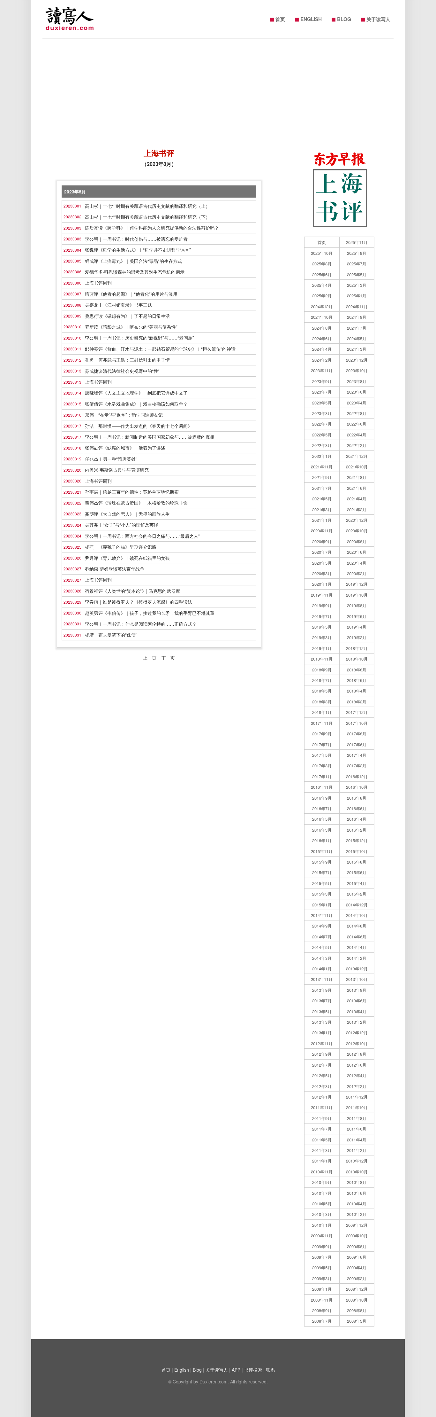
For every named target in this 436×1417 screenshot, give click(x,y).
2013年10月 (357, 979)
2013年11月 (322, 979)
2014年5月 (322, 947)
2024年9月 (356, 317)
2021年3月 (322, 509)
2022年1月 (322, 456)
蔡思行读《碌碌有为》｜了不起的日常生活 (127, 316)
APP (236, 1369)
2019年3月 (322, 637)
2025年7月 (356, 264)
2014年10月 (357, 915)
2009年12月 (357, 1225)
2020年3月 (322, 573)
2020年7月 (322, 552)
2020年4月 (356, 563)
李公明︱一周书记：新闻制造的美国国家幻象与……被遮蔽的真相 (149, 437)
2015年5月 (322, 883)
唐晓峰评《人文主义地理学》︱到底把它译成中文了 (136, 392)
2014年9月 (322, 926)
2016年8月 (356, 798)
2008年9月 (322, 1310)
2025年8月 (322, 264)
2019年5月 (322, 627)
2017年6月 (356, 744)
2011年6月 (356, 1129)
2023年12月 (357, 360)
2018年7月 (322, 680)
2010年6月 (356, 1193)
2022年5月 (322, 435)
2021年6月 (356, 488)
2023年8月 (356, 381)
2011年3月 (322, 1150)
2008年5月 (356, 1321)
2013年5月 (322, 1011)
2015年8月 (356, 862)
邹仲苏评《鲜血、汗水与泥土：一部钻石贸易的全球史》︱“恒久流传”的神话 (160, 349)
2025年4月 (322, 285)
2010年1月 (322, 1225)
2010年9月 (322, 1182)
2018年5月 (322, 691)
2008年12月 (357, 1289)
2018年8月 (356, 670)
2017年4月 (356, 755)
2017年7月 (322, 744)
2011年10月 (357, 1107)
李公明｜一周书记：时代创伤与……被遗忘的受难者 (136, 239)
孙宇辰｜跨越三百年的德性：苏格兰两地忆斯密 (132, 492)
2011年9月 (322, 1118)
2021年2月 (356, 509)
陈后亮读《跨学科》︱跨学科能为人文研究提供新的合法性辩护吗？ (152, 227)
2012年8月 (356, 1054)
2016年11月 (322, 787)
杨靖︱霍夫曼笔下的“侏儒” (111, 634)
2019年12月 (357, 584)
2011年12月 (357, 1097)
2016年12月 (357, 776)
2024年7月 (356, 328)
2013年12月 (357, 969)
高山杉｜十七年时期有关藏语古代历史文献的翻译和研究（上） (147, 206)
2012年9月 (322, 1054)
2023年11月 (322, 370)
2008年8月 (356, 1310)
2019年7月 (322, 616)
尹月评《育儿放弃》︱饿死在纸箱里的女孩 (127, 558)
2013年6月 (356, 1001)
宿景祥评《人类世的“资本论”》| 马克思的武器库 (132, 591)
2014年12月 (357, 905)
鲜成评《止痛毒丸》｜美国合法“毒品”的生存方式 (133, 261)
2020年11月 (322, 531)
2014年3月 (322, 958)
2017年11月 (322, 723)
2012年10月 (357, 1043)
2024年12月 (322, 306)
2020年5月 (322, 563)
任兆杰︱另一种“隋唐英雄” (111, 459)
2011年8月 (356, 1118)
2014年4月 (356, 947)
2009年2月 (356, 1278)
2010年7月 (322, 1193)
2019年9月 (322, 605)
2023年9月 (322, 381)
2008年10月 (357, 1300)
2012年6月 (356, 1065)
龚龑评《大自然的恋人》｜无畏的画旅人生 (127, 514)
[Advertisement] (218, 90)
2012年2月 (356, 1086)
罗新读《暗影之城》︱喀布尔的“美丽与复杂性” (131, 327)
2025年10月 (322, 253)
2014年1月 (322, 969)
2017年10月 (357, 723)
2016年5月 (322, 819)
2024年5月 (356, 338)
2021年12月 (357, 456)
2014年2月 (356, 958)
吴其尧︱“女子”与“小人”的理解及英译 (121, 524)
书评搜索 (253, 1369)
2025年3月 (356, 285)
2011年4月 (356, 1140)
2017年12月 (357, 712)
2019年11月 (322, 595)
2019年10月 (357, 595)
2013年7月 (322, 1001)
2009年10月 (357, 1236)
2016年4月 (356, 819)
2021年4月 (356, 499)
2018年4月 (356, 691)
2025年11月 (357, 242)
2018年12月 (357, 648)
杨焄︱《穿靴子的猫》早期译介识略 (120, 547)
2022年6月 (356, 424)
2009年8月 (356, 1246)
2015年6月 (356, 872)
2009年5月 (322, 1267)
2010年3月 (322, 1214)
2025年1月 (356, 296)
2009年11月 (322, 1236)
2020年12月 (357, 520)
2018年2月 (356, 702)
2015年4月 (356, 883)
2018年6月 (356, 680)
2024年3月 (356, 349)
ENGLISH (308, 19)
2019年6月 (356, 616)
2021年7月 (322, 488)
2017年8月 (356, 734)
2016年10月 (357, 787)
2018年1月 (322, 712)
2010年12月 (357, 1161)
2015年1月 (322, 905)
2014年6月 (356, 937)
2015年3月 (322, 894)
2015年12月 (357, 840)
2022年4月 (356, 435)
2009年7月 (322, 1257)
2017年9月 (322, 734)
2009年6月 (356, 1257)
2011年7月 (322, 1129)
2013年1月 (322, 1032)
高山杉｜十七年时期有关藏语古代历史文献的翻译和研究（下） (147, 217)
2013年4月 (356, 1011)
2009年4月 (356, 1267)
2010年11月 (322, 1172)
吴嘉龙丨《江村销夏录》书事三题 (118, 304)
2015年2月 (356, 894)
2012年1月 (322, 1097)
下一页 (168, 657)
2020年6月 (356, 552)
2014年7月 (322, 937)
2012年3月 (322, 1086)
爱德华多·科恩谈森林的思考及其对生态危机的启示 (134, 272)
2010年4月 (356, 1204)
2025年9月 (356, 253)
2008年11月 (322, 1300)
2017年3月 (322, 766)
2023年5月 (322, 403)
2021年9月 (322, 477)
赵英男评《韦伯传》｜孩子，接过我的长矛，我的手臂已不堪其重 (149, 613)
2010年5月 (322, 1204)
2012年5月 (322, 1075)
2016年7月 (322, 808)
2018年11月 (322, 659)
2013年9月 (322, 990)
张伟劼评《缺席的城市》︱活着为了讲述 (125, 447)
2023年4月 (356, 403)
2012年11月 (322, 1043)
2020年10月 (357, 531)
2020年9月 (322, 541)
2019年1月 (322, 648)
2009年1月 (322, 1289)
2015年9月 (322, 862)
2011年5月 (322, 1140)
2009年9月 (322, 1246)
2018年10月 (357, 659)
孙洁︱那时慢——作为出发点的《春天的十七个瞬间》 (138, 426)
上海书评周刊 (98, 282)
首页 (277, 19)
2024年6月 (322, 338)
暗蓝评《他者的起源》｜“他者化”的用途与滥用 (131, 294)
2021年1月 (322, 520)
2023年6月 (356, 392)
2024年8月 (322, 328)
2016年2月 (356, 830)
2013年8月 (356, 990)
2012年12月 (357, 1032)
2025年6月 (322, 274)
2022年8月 (356, 413)
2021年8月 (356, 477)
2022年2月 (356, 445)
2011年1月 (322, 1161)
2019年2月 (356, 637)
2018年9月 (322, 670)
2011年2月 (356, 1150)
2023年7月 (322, 392)
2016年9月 (322, 798)
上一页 (149, 657)
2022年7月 (322, 424)
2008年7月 (322, 1321)
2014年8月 (356, 926)
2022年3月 (322, 445)
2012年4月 (356, 1075)
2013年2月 (356, 1022)
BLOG (341, 19)
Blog (197, 1369)
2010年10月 (357, 1172)
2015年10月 (357, 851)
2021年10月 (357, 467)
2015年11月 (322, 851)
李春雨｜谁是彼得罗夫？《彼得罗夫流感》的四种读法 (138, 602)
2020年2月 (356, 573)
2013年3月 (322, 1022)
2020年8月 (356, 541)
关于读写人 (375, 19)
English (181, 1369)
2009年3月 (322, 1278)
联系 (270, 1369)
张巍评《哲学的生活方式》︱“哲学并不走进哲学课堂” (139, 250)
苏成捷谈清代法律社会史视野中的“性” (122, 371)
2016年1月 (322, 840)
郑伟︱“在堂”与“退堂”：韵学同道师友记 (124, 414)
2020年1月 (322, 584)
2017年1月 (322, 776)
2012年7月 (322, 1065)
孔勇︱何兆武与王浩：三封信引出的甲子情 (127, 359)
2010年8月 (356, 1182)
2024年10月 (322, 317)
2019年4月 (356, 627)
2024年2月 (322, 360)
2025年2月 (322, 296)
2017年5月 (322, 755)
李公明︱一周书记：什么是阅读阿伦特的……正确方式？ (141, 624)
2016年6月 (356, 808)
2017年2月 (356, 766)
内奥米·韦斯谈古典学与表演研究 (117, 469)
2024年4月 (322, 349)
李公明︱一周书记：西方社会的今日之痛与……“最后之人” (142, 536)
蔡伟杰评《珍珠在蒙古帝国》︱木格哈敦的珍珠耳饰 (136, 502)
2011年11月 (322, 1107)
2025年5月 (356, 274)
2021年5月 (322, 499)
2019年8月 (356, 605)
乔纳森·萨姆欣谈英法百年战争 (114, 569)
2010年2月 (356, 1214)
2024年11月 (357, 306)
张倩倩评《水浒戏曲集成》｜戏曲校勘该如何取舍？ (136, 404)
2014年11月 (322, 915)
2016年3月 (322, 830)
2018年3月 (322, 702)
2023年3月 (322, 413)
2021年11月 (322, 467)
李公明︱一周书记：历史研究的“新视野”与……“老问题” (139, 337)
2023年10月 (357, 370)
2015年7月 (322, 872)
